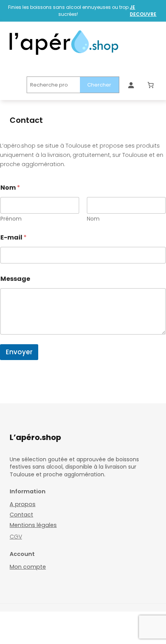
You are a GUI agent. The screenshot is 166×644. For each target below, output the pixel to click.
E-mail (13, 237)
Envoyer (19, 352)
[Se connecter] (131, 85)
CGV (16, 536)
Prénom (11, 219)
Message (15, 278)
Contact (21, 514)
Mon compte (28, 567)
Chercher (99, 84)
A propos (23, 504)
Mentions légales (33, 525)
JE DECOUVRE (143, 10)
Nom (93, 219)
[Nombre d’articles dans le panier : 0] (150, 85)
